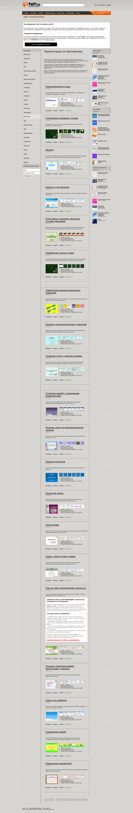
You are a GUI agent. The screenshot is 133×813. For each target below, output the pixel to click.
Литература (27, 108)
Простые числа (102, 134)
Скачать (55, 110)
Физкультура (27, 58)
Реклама (108, 5)
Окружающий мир (28, 133)
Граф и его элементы (56, 700)
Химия (25, 154)
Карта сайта (60, 13)
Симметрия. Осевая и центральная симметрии (103, 77)
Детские (26, 100)
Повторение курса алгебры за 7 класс (103, 63)
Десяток (50, 150)
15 (79, 799)
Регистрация (102, 5)
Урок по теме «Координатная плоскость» (66, 588)
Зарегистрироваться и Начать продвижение (63, 640)
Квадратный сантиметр (104, 154)
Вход (96, 5)
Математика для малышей (102, 96)
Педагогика (26, 137)
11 (68, 799)
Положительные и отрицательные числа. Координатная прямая (104, 129)
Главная (26, 13)
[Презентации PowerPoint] (31, 6)
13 (73, 799)
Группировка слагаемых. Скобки (62, 118)
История (26, 104)
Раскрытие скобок (55, 493)
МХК (25, 120)
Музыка (26, 75)
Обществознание (28, 125)
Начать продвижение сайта (41, 44)
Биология (26, 91)
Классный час (27, 54)
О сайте (41, 13)
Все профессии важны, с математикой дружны (104, 115)
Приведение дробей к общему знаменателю (103, 148)
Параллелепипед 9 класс (58, 86)
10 (65, 799)
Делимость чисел (102, 141)
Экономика (26, 158)
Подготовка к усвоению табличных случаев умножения (63, 220)
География (26, 95)
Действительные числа (104, 121)
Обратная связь (50, 13)
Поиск (78, 13)
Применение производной (58, 763)
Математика (27, 116)
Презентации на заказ (29, 79)
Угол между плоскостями (101, 56)
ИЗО (25, 66)
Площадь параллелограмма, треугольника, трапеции (60, 667)
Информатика (27, 112)
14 (76, 799)
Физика (25, 149)
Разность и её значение (57, 187)
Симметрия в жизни (103, 69)
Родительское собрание (30, 71)
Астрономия (27, 87)
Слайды (61, 110)
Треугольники (52, 525)
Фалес (99, 219)
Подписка (33, 13)
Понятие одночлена (55, 461)
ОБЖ (25, 129)
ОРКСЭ (25, 62)
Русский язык (27, 141)
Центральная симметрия (101, 90)
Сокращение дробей (56, 732)
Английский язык (28, 83)
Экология (26, 162)
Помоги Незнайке (102, 192)
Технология (26, 145)
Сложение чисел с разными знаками (64, 356)
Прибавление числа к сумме (60, 253)
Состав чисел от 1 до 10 (104, 82)
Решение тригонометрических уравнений (66, 324)
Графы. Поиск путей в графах (60, 556)
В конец (85, 799)
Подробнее (48, 110)
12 (71, 799)
